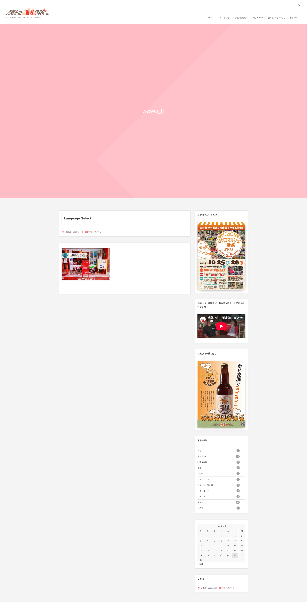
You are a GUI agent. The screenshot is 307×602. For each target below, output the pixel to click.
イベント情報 (223, 18)
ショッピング (218, 491)
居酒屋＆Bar (218, 456)
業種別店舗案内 (241, 18)
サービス (218, 496)
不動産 (218, 474)
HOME (210, 18)
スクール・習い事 (218, 485)
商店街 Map (258, 18)
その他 (218, 508)
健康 (218, 468)
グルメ (218, 502)
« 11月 (200, 564)
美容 (218, 451)
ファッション (218, 479)
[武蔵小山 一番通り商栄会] (27, 11)
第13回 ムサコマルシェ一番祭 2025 (283, 18)
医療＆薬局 (218, 462)
